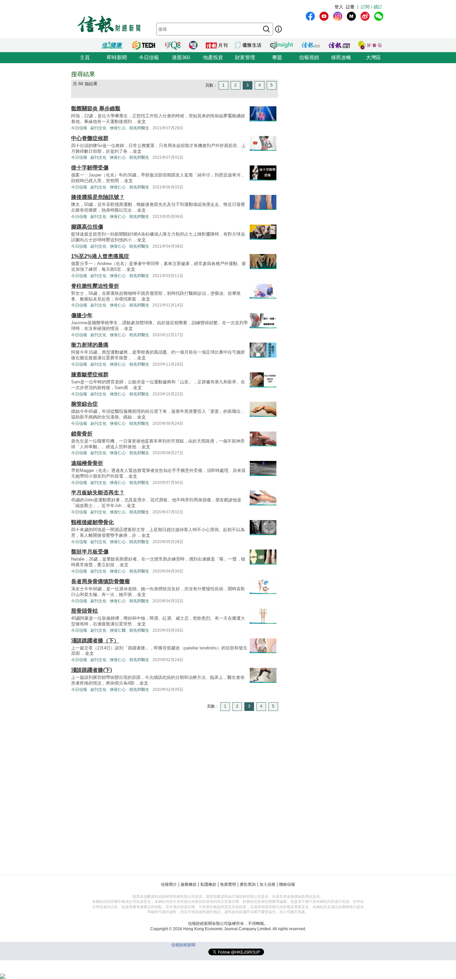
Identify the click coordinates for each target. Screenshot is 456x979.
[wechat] (378, 16)
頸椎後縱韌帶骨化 (92, 522)
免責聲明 (228, 884)
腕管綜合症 (84, 404)
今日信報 (149, 57)
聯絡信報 (287, 884)
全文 (141, 121)
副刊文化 (98, 128)
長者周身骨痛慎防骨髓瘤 (100, 581)
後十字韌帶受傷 (89, 167)
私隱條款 (208, 884)
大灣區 (373, 57)
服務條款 (189, 884)
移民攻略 (341, 57)
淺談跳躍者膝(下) (91, 670)
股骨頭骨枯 (84, 611)
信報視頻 (309, 57)
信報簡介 (169, 884)
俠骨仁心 (118, 128)
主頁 (85, 57)
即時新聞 (117, 57)
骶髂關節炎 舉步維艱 (96, 108)
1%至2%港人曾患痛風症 (100, 256)
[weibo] (365, 16)
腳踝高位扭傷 (87, 227)
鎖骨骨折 (81, 434)
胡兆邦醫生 (139, 128)
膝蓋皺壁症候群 (89, 374)
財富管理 (245, 57)
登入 (338, 6)
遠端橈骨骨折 (87, 463)
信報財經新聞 (183, 945)
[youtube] (323, 16)
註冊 (350, 6)
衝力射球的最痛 (89, 345)
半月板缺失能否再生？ (98, 492)
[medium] (351, 16)
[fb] (310, 16)
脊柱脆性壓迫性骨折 (95, 286)
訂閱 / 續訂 (371, 6)
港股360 (181, 57)
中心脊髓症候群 (89, 138)
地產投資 (213, 57)
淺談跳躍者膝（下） (95, 640)
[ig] (337, 16)
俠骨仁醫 (118, 630)
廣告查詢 (248, 884)
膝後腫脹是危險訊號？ (98, 197)
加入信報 (267, 884)
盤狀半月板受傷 (89, 552)
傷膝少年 (81, 315)
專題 (277, 57)
